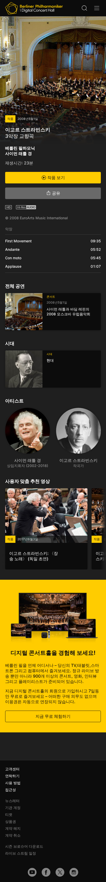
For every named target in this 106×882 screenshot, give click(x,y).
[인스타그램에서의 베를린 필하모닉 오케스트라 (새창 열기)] (73, 872)
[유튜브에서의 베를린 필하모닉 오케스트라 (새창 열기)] (32, 872)
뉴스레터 (12, 800)
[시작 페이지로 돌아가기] (34, 8)
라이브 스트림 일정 (20, 853)
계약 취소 (13, 835)
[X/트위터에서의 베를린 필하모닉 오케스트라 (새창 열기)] (60, 872)
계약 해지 (13, 828)
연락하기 (12, 776)
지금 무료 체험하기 (53, 716)
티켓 (8, 814)
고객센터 (12, 769)
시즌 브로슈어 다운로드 (24, 846)
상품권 (10, 821)
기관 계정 (13, 807)
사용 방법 (13, 783)
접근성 (10, 789)
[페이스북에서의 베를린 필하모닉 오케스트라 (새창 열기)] (46, 872)
